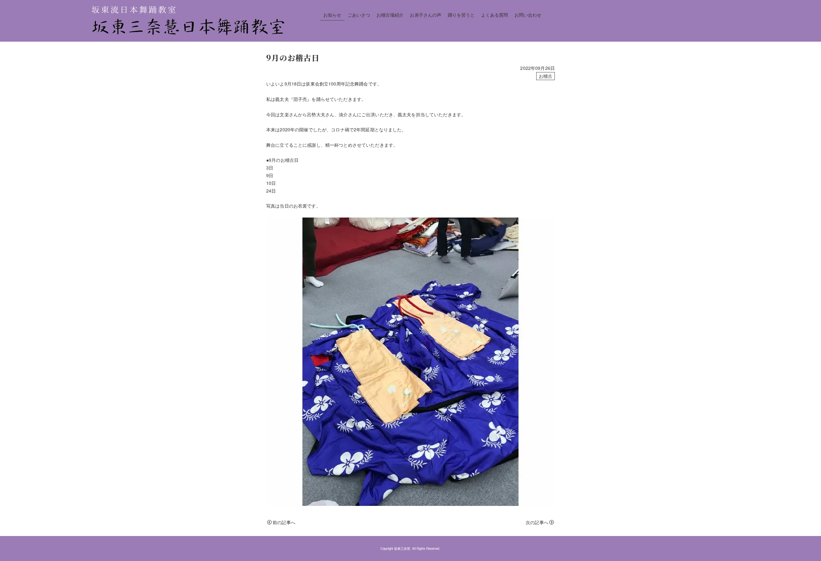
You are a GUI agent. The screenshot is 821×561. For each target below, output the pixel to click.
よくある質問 (494, 15)
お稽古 (545, 76)
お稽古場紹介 (390, 15)
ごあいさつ (359, 15)
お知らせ (332, 15)
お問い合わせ (527, 15)
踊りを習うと (461, 15)
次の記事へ (537, 522)
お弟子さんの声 (425, 15)
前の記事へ (284, 522)
